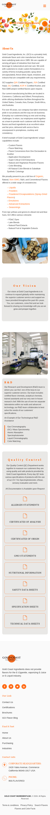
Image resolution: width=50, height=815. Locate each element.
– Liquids (11, 187)
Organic (39, 176)
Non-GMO (14, 179)
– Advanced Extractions (18, 204)
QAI (16, 82)
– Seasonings (13, 207)
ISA (36, 82)
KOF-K (23, 86)
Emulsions (14, 200)
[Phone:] (4, 778)
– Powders (12, 191)
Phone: (13, 777)
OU (10, 86)
